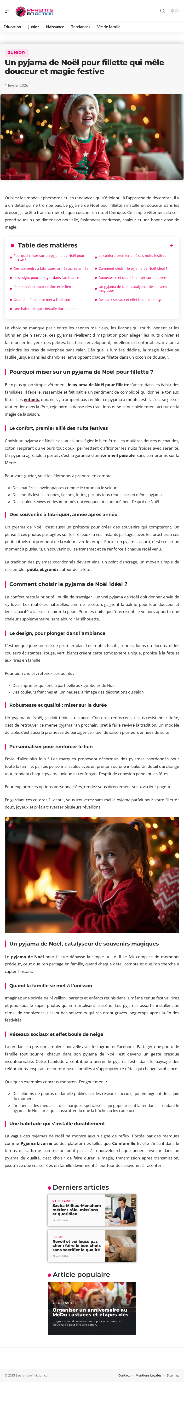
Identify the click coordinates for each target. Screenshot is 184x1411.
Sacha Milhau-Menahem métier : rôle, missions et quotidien (76, 1209)
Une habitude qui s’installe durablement (46, 308)
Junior (16, 52)
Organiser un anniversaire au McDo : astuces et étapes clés (90, 1312)
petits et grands (42, 569)
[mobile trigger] (9, 11)
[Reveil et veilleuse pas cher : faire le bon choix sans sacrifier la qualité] (120, 1246)
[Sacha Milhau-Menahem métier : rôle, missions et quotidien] (120, 1210)
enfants (31, 399)
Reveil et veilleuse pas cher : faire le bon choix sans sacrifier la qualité (76, 1245)
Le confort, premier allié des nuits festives (132, 255)
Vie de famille (63, 1201)
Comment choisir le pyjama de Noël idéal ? (133, 268)
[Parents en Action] (34, 11)
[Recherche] (162, 11)
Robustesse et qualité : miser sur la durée (132, 277)
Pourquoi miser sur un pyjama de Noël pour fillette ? (49, 257)
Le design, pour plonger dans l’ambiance (46, 277)
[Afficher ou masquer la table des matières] (125, 245)
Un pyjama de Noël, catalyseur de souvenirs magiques (134, 288)
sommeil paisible (117, 455)
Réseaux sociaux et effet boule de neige (130, 299)
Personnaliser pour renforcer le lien (42, 286)
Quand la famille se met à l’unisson (42, 299)
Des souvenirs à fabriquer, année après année (51, 268)
